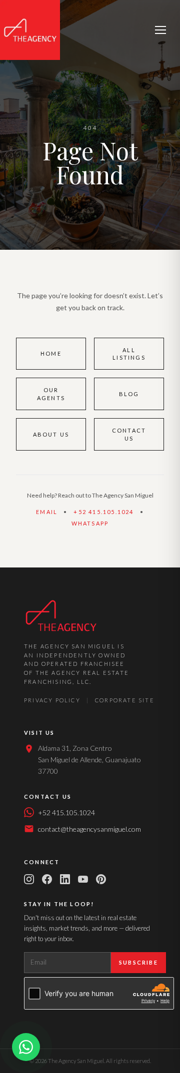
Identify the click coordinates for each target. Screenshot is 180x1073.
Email (47, 512)
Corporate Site (124, 700)
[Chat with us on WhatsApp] (26, 1047)
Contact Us (129, 434)
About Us (51, 434)
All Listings (129, 354)
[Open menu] (160, 30)
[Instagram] (29, 879)
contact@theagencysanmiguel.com (89, 829)
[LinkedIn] (65, 879)
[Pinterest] (101, 879)
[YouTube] (83, 879)
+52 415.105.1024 (104, 512)
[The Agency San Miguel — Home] (30, 30)
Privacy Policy (52, 700)
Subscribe (138, 962)
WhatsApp (90, 523)
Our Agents (51, 394)
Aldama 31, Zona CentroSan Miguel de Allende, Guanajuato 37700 (89, 759)
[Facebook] (47, 879)
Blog (129, 394)
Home (51, 353)
